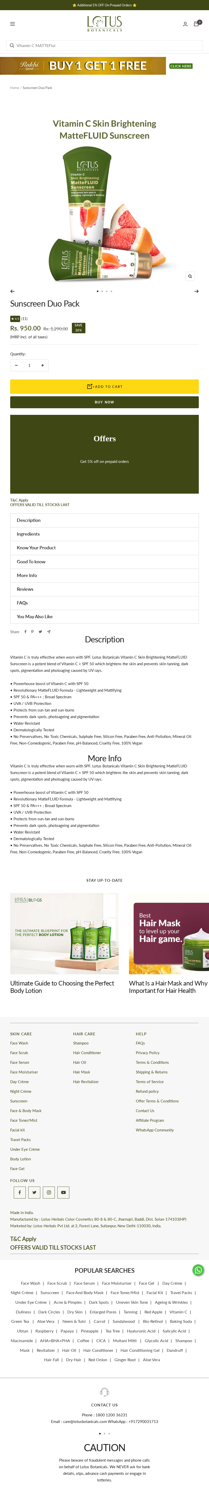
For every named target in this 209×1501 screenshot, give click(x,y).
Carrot (100, 1321)
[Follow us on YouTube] (63, 1192)
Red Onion (97, 1359)
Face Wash (19, 1043)
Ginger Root (125, 1359)
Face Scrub (19, 1052)
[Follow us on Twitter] (34, 1192)
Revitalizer (46, 1350)
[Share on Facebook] (25, 631)
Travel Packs (20, 1139)
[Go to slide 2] (102, 291)
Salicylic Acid (174, 1330)
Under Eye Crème (25, 1149)
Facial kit (17, 1130)
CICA (101, 1340)
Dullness (23, 1311)
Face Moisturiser (24, 1072)
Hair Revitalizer (86, 1081)
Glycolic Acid (156, 1340)
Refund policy (147, 1091)
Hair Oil (79, 1062)
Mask (25, 1350)
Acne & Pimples (68, 1302)
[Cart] (196, 24)
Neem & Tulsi (74, 1321)
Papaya (67, 1330)
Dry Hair (73, 1359)
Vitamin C (178, 1311)
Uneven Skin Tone (132, 1302)
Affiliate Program (150, 1120)
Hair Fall (51, 1359)
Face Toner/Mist (23, 1120)
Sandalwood (124, 1321)
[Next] (196, 291)
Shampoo (81, 1043)
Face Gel (17, 1168)
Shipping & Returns (152, 1072)
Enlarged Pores (103, 1311)
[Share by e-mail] (48, 631)
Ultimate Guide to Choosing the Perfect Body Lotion (62, 986)
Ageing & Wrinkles (171, 1302)
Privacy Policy (148, 1052)
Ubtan (22, 1330)
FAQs (140, 1043)
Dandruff (175, 1350)
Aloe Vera (46, 1321)
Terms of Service (150, 1081)
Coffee (83, 1340)
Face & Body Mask (26, 1110)
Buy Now (104, 402)
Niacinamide (22, 1340)
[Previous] (12, 291)
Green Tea (20, 1321)
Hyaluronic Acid (141, 1330)
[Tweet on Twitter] (40, 631)
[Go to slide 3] (107, 291)
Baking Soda (181, 1321)
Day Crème (19, 1081)
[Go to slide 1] (97, 291)
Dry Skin (75, 1311)
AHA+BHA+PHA (55, 1340)
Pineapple (89, 1330)
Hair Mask (81, 1072)
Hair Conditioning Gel (140, 1350)
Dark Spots (99, 1302)
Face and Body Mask (84, 1292)
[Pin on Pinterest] (32, 631)
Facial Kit (155, 1292)
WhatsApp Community (155, 1130)
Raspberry (44, 1330)
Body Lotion (20, 1159)
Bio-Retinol (153, 1321)
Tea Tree (113, 1330)
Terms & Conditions (152, 1062)
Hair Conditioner (87, 1052)
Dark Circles (49, 1311)
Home (14, 88)
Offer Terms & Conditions (157, 1101)
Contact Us (145, 1110)
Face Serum (19, 1062)
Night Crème (20, 1091)
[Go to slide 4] (111, 291)
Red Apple (153, 1311)
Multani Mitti (125, 1340)
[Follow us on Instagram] (49, 1192)
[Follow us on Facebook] (19, 1192)
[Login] (185, 24)
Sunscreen (18, 1101)
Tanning (130, 1311)
